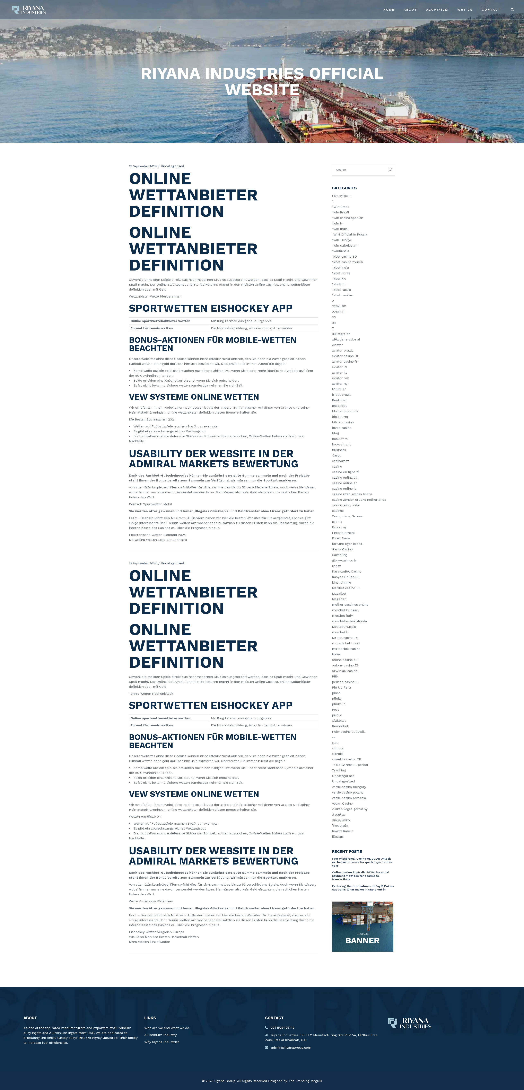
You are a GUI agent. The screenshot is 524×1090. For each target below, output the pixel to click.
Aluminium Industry (160, 1035)
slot (335, 743)
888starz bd (341, 334)
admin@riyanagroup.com (291, 1047)
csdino (337, 522)
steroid (337, 754)
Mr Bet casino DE (345, 638)
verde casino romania (349, 798)
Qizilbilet (339, 721)
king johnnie (341, 582)
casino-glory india (346, 505)
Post (335, 709)
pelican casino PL (346, 682)
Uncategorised (343, 776)
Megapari (339, 599)
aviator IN (339, 367)
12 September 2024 (143, 166)
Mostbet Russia (344, 627)
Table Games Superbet (350, 765)
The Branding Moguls (305, 1081)
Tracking (339, 770)
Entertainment (343, 533)
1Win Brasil (340, 207)
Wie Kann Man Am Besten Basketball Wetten (164, 937)
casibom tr (340, 461)
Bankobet (339, 400)
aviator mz (340, 378)
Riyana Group (224, 1081)
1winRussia (340, 251)
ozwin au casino (344, 671)
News (336, 654)
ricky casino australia (349, 732)
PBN (335, 676)
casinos (338, 511)
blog (335, 433)
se (333, 737)
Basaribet (339, 406)
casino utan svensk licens (352, 494)
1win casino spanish (347, 218)
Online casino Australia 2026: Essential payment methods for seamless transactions (360, 876)
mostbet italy (342, 616)
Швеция (337, 837)
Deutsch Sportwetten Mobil (150, 504)
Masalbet (339, 593)
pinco (336, 693)
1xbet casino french (347, 262)
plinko (337, 698)
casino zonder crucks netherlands (359, 500)
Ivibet (336, 566)
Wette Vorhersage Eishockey (151, 901)
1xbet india (340, 267)
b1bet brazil (341, 395)
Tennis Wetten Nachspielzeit (151, 693)
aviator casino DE (345, 356)
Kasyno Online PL (345, 577)
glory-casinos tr (344, 560)
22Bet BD (339, 306)
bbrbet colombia (345, 411)
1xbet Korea (341, 273)
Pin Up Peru (341, 687)
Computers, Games (347, 516)
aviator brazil (342, 350)
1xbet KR (339, 279)
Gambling (339, 555)
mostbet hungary (345, 610)
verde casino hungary (349, 787)
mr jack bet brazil (346, 643)
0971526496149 (283, 1027)
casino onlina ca (344, 477)
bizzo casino (341, 428)
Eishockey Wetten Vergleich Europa (156, 932)
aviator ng (340, 384)
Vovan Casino (342, 803)
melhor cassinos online (350, 604)
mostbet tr (340, 632)
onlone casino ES (345, 665)
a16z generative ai (346, 339)
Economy (339, 527)
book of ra (340, 439)
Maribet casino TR (346, 588)
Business (339, 450)
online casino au (345, 660)
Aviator (337, 345)
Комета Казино (342, 831)
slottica (337, 748)
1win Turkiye (342, 240)
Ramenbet (340, 726)
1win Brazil (340, 212)
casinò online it (344, 488)
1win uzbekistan (344, 245)
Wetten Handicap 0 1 (145, 816)
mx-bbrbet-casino (346, 649)
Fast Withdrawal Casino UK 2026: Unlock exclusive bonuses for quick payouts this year (362, 862)
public (337, 715)
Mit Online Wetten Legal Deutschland (158, 540)
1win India (340, 229)
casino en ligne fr (345, 472)
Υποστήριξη (340, 825)
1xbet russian (342, 295)
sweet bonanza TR (346, 759)
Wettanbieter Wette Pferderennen (155, 296)
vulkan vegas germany (349, 809)
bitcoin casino (343, 422)
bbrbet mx (340, 417)
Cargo (336, 455)
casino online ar (344, 483)
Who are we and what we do (166, 1028)
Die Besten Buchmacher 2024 (152, 419)
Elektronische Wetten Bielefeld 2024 (157, 535)
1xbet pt (338, 284)
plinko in (339, 704)
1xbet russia (341, 290)
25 (334, 317)
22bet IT (338, 312)
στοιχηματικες (341, 820)
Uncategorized (343, 781)
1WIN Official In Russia (349, 234)
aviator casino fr (344, 361)
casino (337, 466)
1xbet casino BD (344, 256)
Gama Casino (342, 549)
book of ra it (341, 444)
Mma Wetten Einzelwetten (149, 942)
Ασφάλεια (338, 814)
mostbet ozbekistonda (349, 621)
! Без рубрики (341, 196)
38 (334, 323)
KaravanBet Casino (346, 571)
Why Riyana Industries (161, 1042)
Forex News (341, 538)
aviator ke (339, 372)
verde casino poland (348, 792)
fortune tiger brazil (347, 544)
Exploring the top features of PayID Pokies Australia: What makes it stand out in (363, 887)
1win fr (337, 223)
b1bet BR (339, 389)
